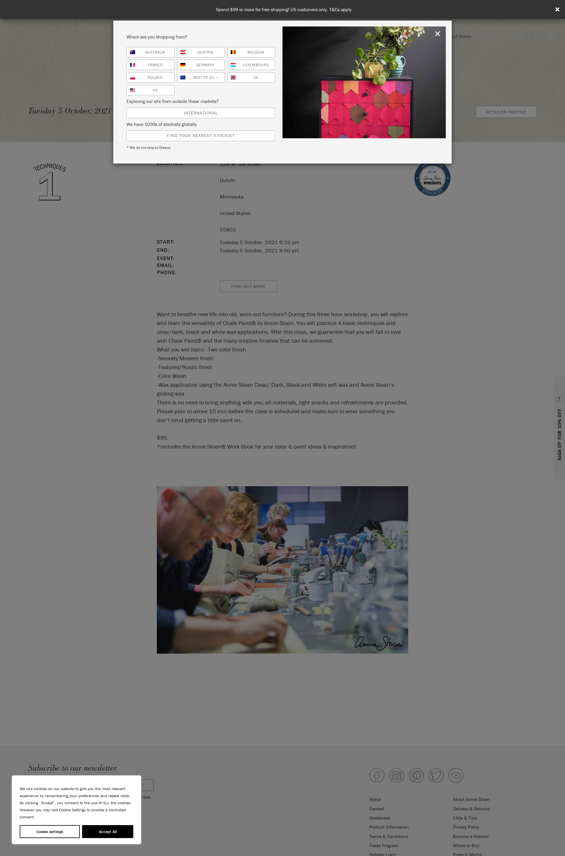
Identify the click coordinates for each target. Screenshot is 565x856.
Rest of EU (205, 77)
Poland (155, 77)
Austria (205, 52)
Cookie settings (49, 831)
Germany (205, 64)
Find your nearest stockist (201, 135)
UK (256, 77)
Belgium (256, 52)
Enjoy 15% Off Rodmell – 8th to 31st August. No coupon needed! (284, 9)
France (155, 64)
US (155, 90)
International (201, 113)
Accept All (108, 831)
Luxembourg (256, 64)
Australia (155, 52)
